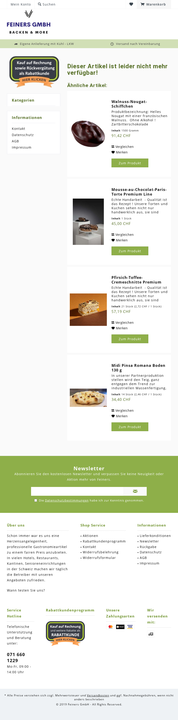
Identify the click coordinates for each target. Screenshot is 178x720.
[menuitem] (154, 4)
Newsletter (149, 541)
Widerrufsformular (99, 557)
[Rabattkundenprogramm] (65, 633)
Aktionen (90, 535)
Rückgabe (148, 547)
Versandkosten (98, 695)
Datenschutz (23, 135)
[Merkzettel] (131, 4)
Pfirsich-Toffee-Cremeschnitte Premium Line (136, 279)
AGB (15, 141)
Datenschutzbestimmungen (67, 500)
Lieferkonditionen (155, 535)
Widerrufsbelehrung (101, 552)
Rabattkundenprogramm (104, 541)
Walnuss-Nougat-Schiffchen (129, 104)
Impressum (22, 147)
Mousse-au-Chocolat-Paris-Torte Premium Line (139, 191)
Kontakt (18, 128)
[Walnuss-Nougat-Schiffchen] (88, 134)
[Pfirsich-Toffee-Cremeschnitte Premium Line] (88, 309)
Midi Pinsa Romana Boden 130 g (138, 367)
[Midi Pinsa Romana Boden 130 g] (88, 397)
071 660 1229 (16, 657)
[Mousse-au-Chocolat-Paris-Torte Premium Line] (88, 221)
